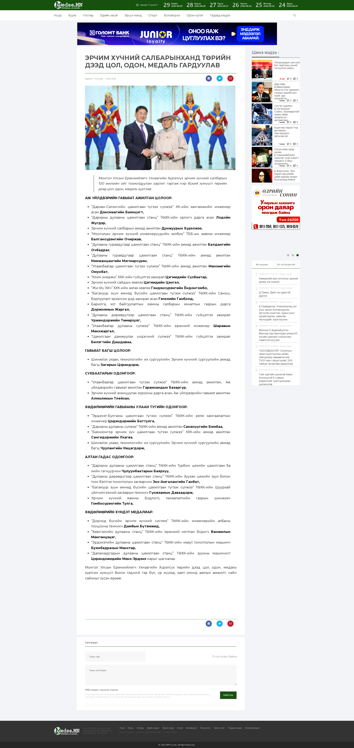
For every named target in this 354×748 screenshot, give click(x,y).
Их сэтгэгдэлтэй (286, 264)
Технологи (205, 728)
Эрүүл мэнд (133, 15)
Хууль (72, 15)
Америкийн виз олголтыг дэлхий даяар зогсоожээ (278, 280)
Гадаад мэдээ (220, 15)
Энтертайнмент (252, 728)
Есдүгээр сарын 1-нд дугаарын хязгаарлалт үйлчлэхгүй (286, 132)
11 (270, 42)
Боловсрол (172, 15)
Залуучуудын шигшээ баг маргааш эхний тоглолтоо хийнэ (287, 65)
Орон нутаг (195, 15)
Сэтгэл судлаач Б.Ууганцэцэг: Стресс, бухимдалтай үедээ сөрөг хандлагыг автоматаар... (286, 113)
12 (274, 42)
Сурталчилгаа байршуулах (148, 732)
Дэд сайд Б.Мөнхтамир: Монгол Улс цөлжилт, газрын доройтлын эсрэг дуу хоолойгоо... (287, 91)
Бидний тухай (126, 732)
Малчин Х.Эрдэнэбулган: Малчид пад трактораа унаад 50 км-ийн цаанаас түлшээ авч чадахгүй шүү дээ (278, 335)
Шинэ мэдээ (264, 52)
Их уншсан (262, 264)
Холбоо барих (170, 732)
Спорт (152, 15)
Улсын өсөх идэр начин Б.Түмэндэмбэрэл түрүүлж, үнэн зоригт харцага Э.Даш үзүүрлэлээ (286, 156)
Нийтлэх (228, 695)
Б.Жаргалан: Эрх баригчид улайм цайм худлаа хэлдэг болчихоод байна (285, 175)
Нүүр (58, 15)
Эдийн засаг (109, 15)
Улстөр (88, 15)
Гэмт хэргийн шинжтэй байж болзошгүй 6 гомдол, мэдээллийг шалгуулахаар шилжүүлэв (275, 379)
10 (265, 42)
